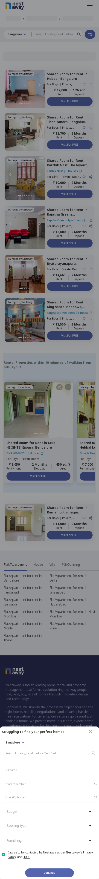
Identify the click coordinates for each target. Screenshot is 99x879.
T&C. (26, 857)
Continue (49, 873)
